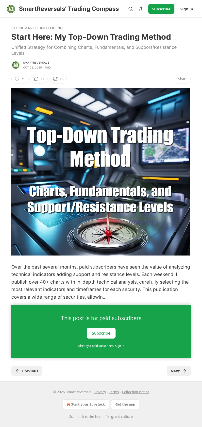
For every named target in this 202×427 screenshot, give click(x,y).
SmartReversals (36, 62)
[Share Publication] (141, 9)
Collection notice (135, 392)
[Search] (130, 9)
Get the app (125, 404)
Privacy (100, 392)
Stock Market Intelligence (38, 28)
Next (175, 370)
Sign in (186, 8)
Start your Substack (88, 404)
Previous (30, 370)
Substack (76, 416)
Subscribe (161, 8)
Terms (114, 392)
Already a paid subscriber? (101, 346)
